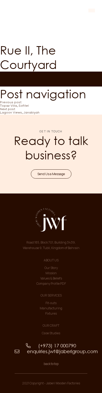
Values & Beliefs (51, 278)
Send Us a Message (51, 174)
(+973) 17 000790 (51, 345)
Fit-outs (51, 303)
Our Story (51, 268)
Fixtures (51, 313)
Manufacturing (51, 308)
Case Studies (51, 333)
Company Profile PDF (51, 283)
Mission (51, 273)
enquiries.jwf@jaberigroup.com (51, 351)
